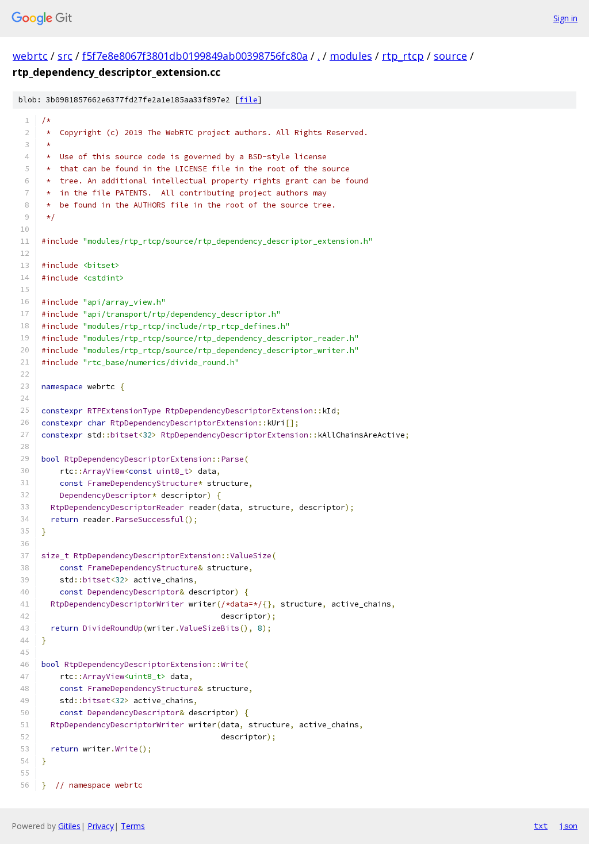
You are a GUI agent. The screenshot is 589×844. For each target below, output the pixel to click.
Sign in (565, 18)
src (65, 56)
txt (541, 825)
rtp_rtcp (403, 56)
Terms (133, 825)
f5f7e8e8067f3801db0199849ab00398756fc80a (195, 56)
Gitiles (69, 825)
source (450, 56)
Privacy (100, 825)
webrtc (30, 56)
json (568, 825)
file (248, 100)
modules (351, 56)
